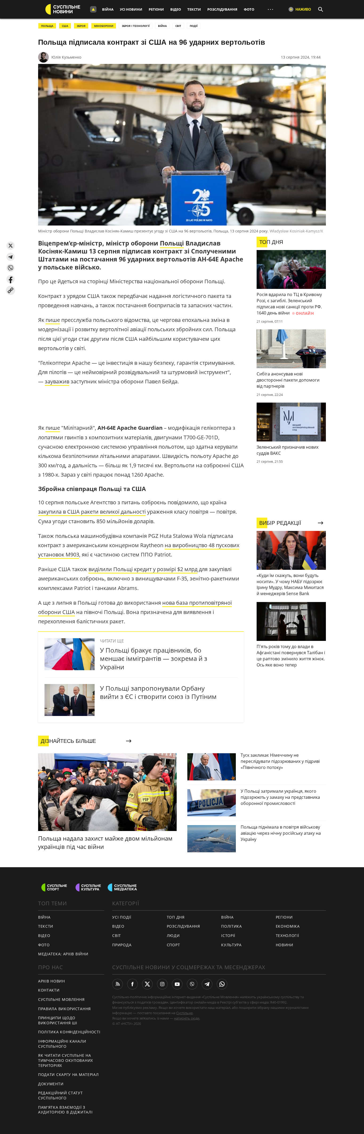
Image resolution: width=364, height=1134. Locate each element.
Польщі (172, 243)
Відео (175, 9)
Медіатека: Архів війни (63, 953)
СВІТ (178, 26)
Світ (116, 935)
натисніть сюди (186, 1018)
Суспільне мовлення (61, 999)
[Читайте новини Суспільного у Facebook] (132, 984)
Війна (108, 9)
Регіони (156, 9)
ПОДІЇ (193, 26)
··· (270, 9)
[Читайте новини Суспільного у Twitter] (147, 984)
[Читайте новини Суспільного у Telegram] (207, 984)
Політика (231, 926)
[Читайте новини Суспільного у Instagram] (162, 984)
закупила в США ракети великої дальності (92, 511)
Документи (50, 1083)
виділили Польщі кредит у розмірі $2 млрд (142, 569)
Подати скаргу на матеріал (68, 1074)
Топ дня (176, 917)
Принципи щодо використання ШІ (57, 1020)
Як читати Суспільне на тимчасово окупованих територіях (65, 1060)
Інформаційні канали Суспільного (62, 1044)
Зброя (81, 26)
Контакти (49, 990)
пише (53, 320)
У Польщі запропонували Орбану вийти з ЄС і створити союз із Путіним (158, 692)
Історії (228, 935)
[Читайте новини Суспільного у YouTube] (177, 984)
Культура (231, 944)
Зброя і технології (135, 26)
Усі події (121, 917)
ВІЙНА (162, 26)
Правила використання (64, 1008)
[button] (10, 245)
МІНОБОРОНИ (103, 26)
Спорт (173, 944)
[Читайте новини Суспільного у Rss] (117, 984)
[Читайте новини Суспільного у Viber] (192, 984)
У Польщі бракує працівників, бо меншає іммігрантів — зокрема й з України (153, 658)
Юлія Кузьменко (66, 57)
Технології (287, 935)
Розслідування (222, 9)
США (65, 26)
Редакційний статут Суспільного (60, 1095)
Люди (173, 935)
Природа (121, 944)
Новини (284, 944)
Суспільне (184, 1012)
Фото (249, 9)
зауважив (57, 381)
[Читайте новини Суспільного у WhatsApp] (222, 984)
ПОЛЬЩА (47, 26)
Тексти (194, 9)
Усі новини (131, 9)
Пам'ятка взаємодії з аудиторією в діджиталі (65, 1110)
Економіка (288, 926)
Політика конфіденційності (69, 1031)
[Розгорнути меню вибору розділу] (93, 9)
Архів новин (51, 981)
